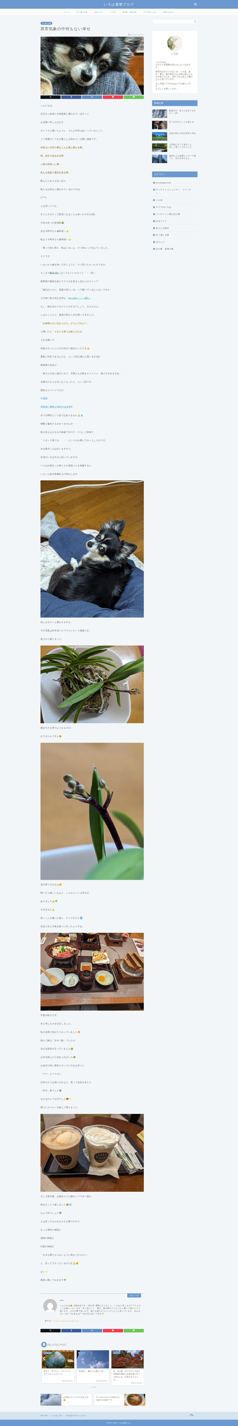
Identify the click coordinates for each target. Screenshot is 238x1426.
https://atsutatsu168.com (66, 1320)
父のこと (160, 242)
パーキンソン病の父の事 (168, 214)
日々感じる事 (82, 12)
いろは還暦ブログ (119, 4)
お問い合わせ (168, 12)
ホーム (67, 12)
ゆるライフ (98, 12)
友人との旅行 (162, 228)
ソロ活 (112, 12)
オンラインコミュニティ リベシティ (173, 191)
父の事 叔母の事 (129, 12)
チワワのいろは (150, 12)
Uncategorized (163, 183)
